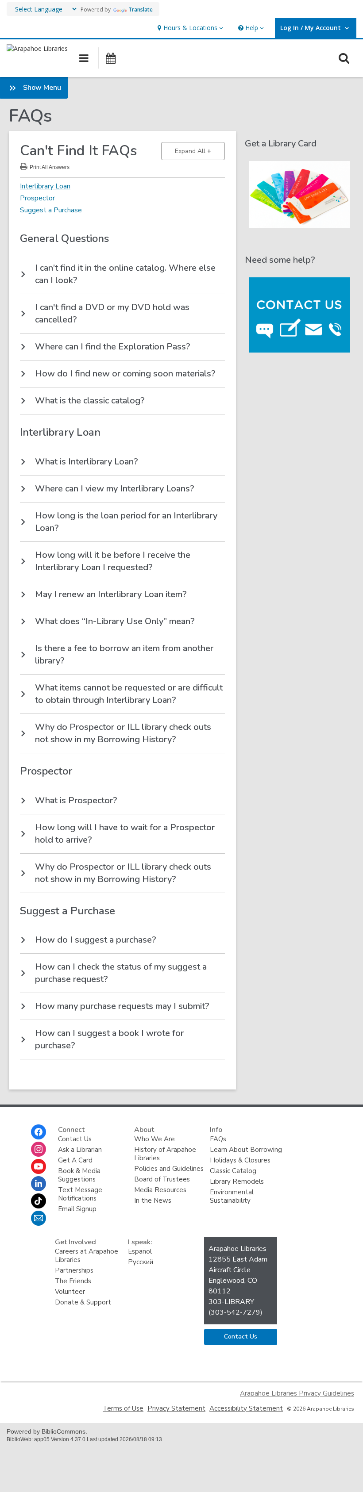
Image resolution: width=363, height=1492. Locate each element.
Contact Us (75, 1139)
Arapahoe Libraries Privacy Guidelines (297, 1393)
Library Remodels (237, 1181)
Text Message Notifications (80, 1194)
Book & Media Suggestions (79, 1175)
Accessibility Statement (246, 1408)
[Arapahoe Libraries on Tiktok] (38, 1200)
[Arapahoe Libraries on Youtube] (38, 1166)
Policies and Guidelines (169, 1168)
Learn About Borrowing (246, 1149)
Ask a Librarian (80, 1149)
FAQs (218, 1139)
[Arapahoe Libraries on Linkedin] (38, 1183)
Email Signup (77, 1208)
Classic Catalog (233, 1170)
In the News (152, 1200)
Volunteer (70, 1291)
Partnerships (74, 1270)
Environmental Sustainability (232, 1196)
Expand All (200, 150)
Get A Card (75, 1160)
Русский (140, 1262)
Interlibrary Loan (45, 186)
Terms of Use (123, 1408)
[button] (189, 28)
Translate (140, 9)
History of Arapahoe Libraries (165, 1153)
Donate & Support (83, 1302)
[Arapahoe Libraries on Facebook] (38, 1131)
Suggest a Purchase (51, 210)
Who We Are (154, 1139)
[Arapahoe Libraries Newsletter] (38, 1218)
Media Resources (160, 1189)
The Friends (73, 1281)
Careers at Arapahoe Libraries (86, 1255)
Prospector (37, 198)
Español (140, 1251)
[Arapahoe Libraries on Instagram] (38, 1149)
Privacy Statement (176, 1408)
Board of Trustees (162, 1179)
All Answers (50, 166)
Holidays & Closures (240, 1160)
